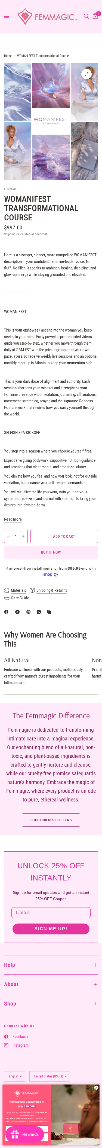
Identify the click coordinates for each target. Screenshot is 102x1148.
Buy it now (51, 552)
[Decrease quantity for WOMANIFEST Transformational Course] (8, 536)
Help (9, 965)
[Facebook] (7, 612)
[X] (18, 612)
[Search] (86, 16)
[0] (94, 16)
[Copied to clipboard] (50, 612)
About (11, 984)
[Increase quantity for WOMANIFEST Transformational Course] (23, 536)
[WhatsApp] (40, 612)
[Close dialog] (96, 1087)
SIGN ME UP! (51, 929)
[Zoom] (86, 74)
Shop (10, 1003)
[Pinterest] (29, 612)
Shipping (10, 234)
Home (8, 56)
